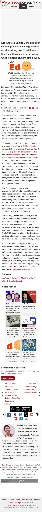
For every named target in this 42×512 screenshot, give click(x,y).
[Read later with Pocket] (37, 414)
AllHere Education (9, 115)
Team (18, 499)
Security (17, 111)
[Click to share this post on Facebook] (9, 415)
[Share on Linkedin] (21, 419)
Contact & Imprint (7, 499)
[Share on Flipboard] (15, 419)
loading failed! (5, 481)
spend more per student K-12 (22, 152)
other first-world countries (15, 154)
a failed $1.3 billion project (25, 146)
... (39, 6)
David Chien (6, 108)
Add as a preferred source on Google (23, 408)
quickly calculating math (25, 263)
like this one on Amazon (20, 266)
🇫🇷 (30, 108)
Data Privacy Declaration (30, 499)
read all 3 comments (8, 373)
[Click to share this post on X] (26, 414)
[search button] (34, 2)
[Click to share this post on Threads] (15, 415)
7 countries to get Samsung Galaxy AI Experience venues (29, 389)
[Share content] (4, 414)
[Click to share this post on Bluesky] (20, 415)
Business (10, 111)
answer (20, 373)
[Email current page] (27, 419)
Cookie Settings (15, 502)
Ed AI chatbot (24, 115)
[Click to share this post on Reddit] (32, 414)
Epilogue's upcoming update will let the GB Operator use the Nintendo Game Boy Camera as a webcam (12, 395)
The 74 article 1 (23, 278)
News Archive (18, 467)
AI (37, 108)
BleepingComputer (16, 281)
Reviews (13, 6)
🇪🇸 (33, 108)
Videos (31, 6)
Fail (4, 111)
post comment (8, 378)
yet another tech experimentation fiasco (17, 135)
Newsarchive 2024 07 (30, 467)
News (23, 6)
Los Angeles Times (9, 278)
